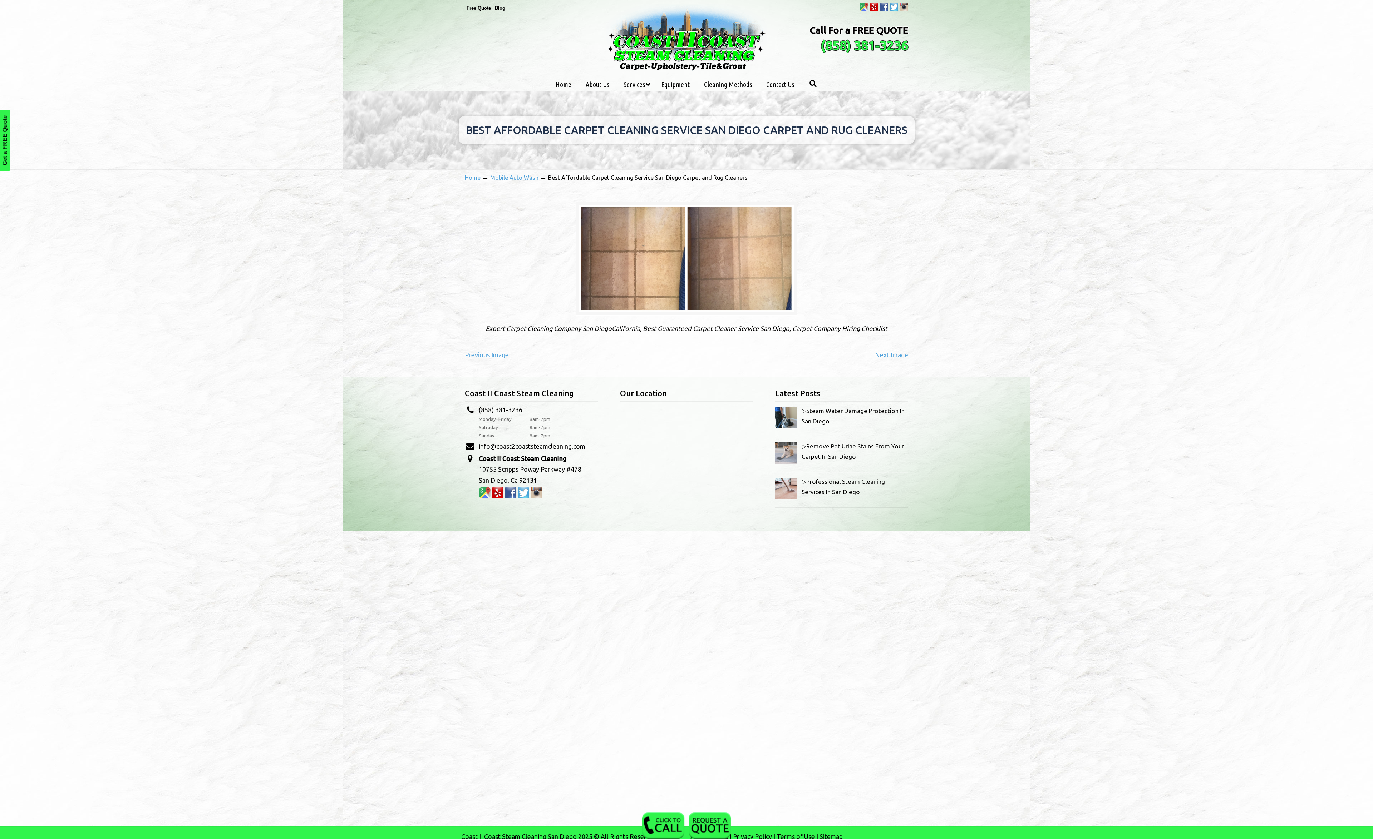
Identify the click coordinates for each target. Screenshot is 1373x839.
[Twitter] (894, 9)
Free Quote (479, 8)
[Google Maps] (864, 9)
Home (473, 177)
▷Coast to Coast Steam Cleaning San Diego (686, 39)
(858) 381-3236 (864, 45)
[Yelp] (874, 9)
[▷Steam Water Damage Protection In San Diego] (786, 426)
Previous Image (487, 354)
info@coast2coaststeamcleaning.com (532, 446)
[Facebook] (884, 9)
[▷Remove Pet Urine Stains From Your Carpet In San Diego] (786, 461)
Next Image (891, 354)
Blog (500, 8)
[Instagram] (904, 9)
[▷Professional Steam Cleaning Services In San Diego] (786, 496)
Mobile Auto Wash (514, 177)
